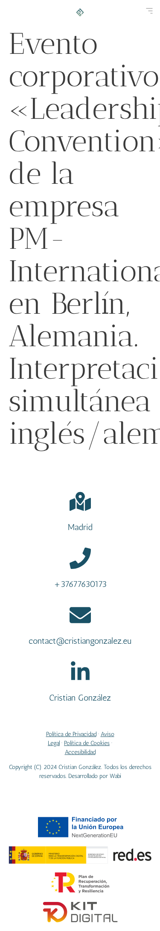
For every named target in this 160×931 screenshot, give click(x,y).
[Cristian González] (80, 672)
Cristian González (80, 697)
